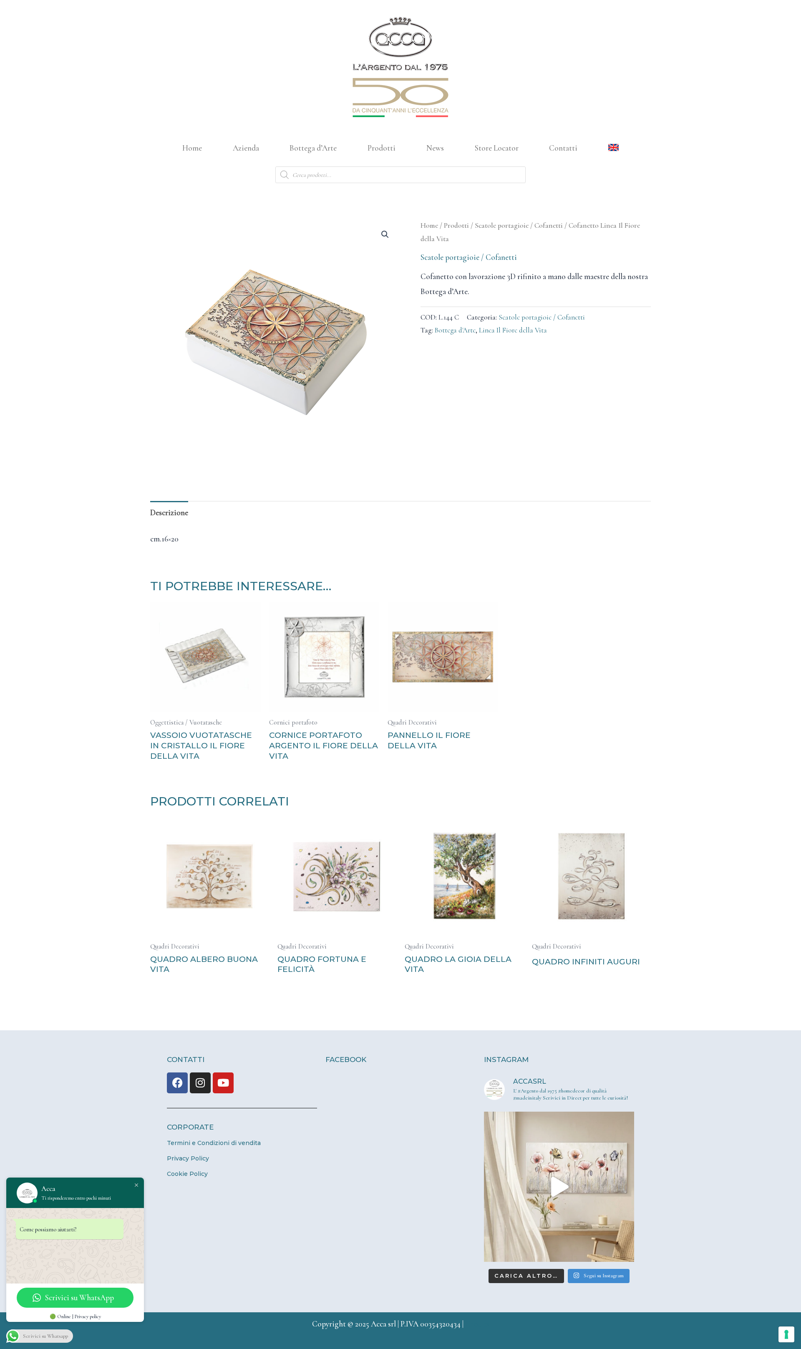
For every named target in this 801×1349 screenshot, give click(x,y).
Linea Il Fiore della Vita (513, 330)
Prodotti (381, 148)
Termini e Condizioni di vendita (214, 1143)
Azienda (246, 148)
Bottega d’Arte (313, 148)
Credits (477, 1324)
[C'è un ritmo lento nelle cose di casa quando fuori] (559, 1187)
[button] (385, 234)
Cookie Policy (187, 1174)
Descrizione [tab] (169, 512)
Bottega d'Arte (455, 330)
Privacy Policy (188, 1158)
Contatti (563, 148)
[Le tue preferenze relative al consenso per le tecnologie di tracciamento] (786, 1334)
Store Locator (497, 148)
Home (192, 148)
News (435, 148)
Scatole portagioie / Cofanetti (519, 225)
